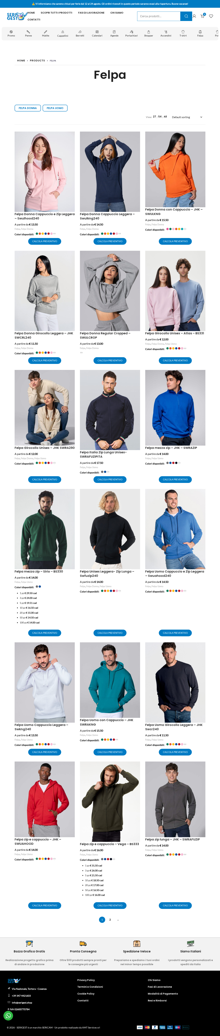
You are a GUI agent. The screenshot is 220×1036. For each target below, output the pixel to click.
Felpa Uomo (171, 343)
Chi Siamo (116, 12)
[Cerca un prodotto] (186, 16)
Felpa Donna (27, 229)
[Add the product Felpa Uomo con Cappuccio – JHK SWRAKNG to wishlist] (137, 648)
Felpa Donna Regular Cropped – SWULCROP (105, 335)
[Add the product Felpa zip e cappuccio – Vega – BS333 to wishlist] (137, 767)
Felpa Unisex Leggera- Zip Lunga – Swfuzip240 (107, 573)
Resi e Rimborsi (157, 1000)
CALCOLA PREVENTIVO (44, 241)
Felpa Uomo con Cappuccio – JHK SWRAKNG (106, 722)
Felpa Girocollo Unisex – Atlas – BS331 (174, 333)
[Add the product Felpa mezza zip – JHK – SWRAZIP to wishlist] (202, 376)
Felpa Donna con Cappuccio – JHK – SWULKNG (174, 211)
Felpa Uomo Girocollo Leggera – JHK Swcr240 (174, 727)
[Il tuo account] (194, 16)
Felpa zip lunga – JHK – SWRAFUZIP (172, 839)
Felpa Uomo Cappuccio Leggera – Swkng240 (41, 727)
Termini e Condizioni (90, 987)
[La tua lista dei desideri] (211, 16)
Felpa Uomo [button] (55, 108)
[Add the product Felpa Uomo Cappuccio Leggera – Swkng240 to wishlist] (72, 648)
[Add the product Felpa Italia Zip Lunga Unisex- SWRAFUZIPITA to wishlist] (137, 376)
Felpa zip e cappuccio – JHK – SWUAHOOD (38, 841)
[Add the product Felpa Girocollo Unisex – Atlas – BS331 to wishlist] (202, 256)
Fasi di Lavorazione (91, 12)
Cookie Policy (85, 993)
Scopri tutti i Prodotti (56, 12)
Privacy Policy (86, 980)
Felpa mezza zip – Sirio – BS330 (39, 571)
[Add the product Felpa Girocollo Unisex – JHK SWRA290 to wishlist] (72, 376)
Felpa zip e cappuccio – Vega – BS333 (109, 844)
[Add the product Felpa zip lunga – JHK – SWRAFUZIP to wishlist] (202, 767)
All (165, 116)
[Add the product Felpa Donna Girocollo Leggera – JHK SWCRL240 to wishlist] (72, 256)
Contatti (34, 19)
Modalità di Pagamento (163, 993)
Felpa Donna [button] (28, 108)
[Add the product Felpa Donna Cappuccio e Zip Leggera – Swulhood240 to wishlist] (72, 137)
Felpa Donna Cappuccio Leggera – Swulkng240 (107, 216)
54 (160, 116)
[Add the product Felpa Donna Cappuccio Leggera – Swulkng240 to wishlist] (137, 137)
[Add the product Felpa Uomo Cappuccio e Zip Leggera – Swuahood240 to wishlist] (202, 495)
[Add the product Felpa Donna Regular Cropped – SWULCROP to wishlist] (137, 256)
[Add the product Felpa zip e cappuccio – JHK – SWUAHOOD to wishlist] (72, 767)
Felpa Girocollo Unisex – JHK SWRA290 (45, 448)
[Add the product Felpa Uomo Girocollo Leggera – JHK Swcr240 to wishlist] (202, 648)
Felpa (17, 229)
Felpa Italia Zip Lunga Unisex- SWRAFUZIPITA (103, 454)
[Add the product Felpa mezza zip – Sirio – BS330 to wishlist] (72, 495)
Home (31, 12)
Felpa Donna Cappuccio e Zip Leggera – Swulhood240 (45, 216)
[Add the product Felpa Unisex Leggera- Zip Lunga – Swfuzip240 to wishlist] (137, 495)
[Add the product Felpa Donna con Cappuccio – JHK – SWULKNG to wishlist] (202, 137)
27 (154, 116)
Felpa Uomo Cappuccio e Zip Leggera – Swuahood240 (174, 573)
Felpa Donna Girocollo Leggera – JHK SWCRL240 (44, 335)
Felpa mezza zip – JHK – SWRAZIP (171, 448)
